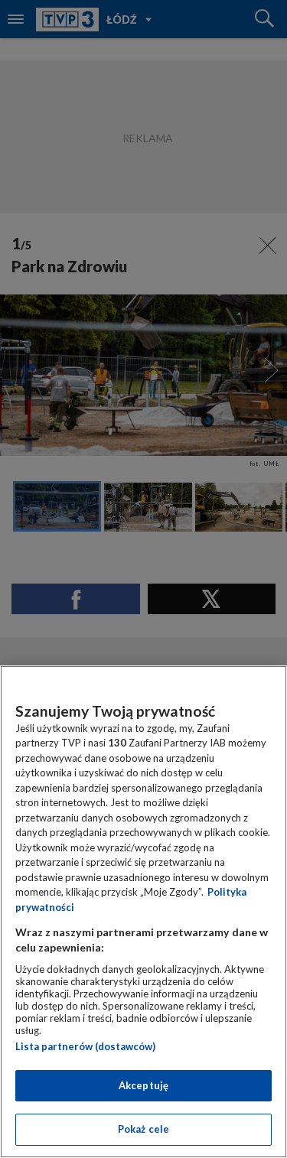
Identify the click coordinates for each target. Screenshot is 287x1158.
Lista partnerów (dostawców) (85, 1046)
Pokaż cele (143, 1129)
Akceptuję (143, 1085)
